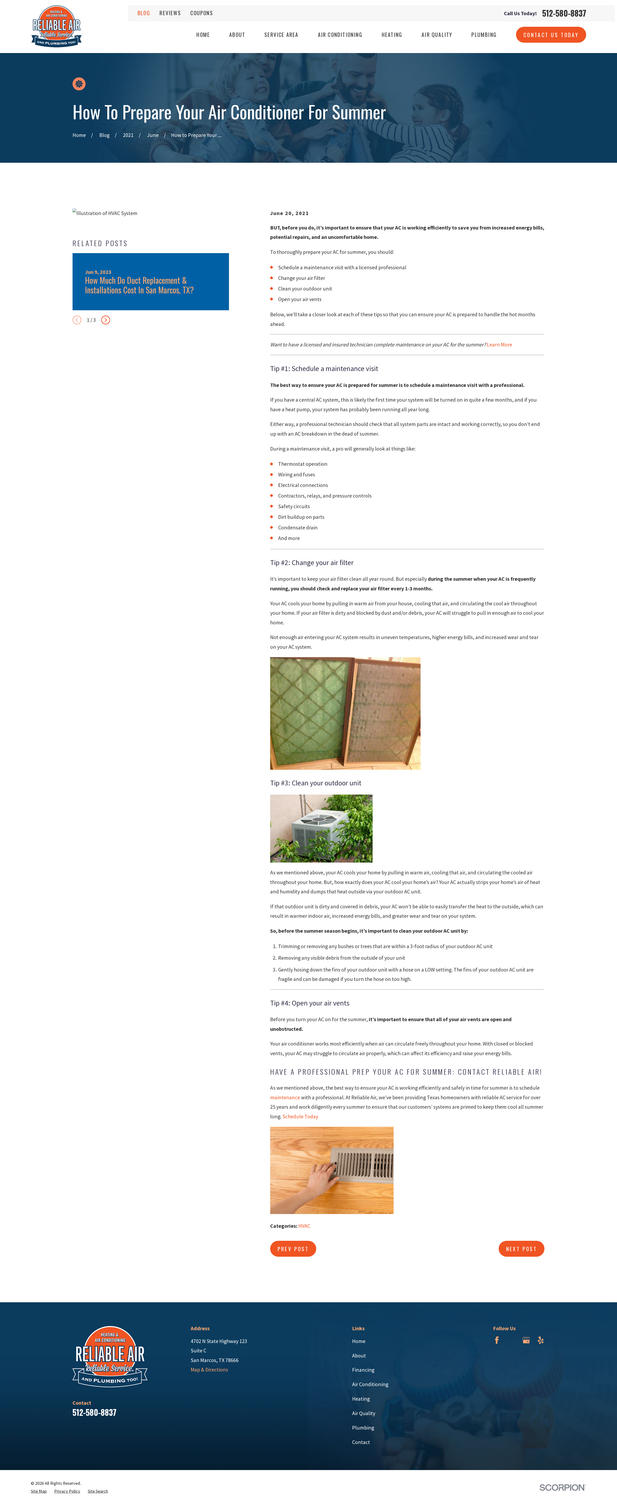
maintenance (285, 1097)
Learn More (499, 344)
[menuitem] (39, 1491)
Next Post (521, 1249)
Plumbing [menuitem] (484, 34)
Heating (361, 1398)
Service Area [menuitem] (281, 34)
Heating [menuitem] (392, 34)
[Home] (56, 26)
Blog (144, 13)
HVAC (304, 1225)
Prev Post (293, 1249)
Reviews (170, 13)
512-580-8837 (564, 13)
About (359, 1355)
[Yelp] (540, 1340)
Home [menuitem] (203, 34)
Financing (363, 1369)
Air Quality (363, 1413)
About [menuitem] (237, 34)
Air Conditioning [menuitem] (340, 34)
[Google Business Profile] (526, 1340)
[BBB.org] (511, 1340)
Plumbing (363, 1427)
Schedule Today (300, 1116)
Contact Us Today (551, 35)
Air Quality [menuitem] (437, 34)
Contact (361, 1442)
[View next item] (105, 320)
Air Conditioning (370, 1384)
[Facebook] (497, 1340)
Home (358, 1341)
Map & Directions (209, 1369)
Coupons (201, 13)
